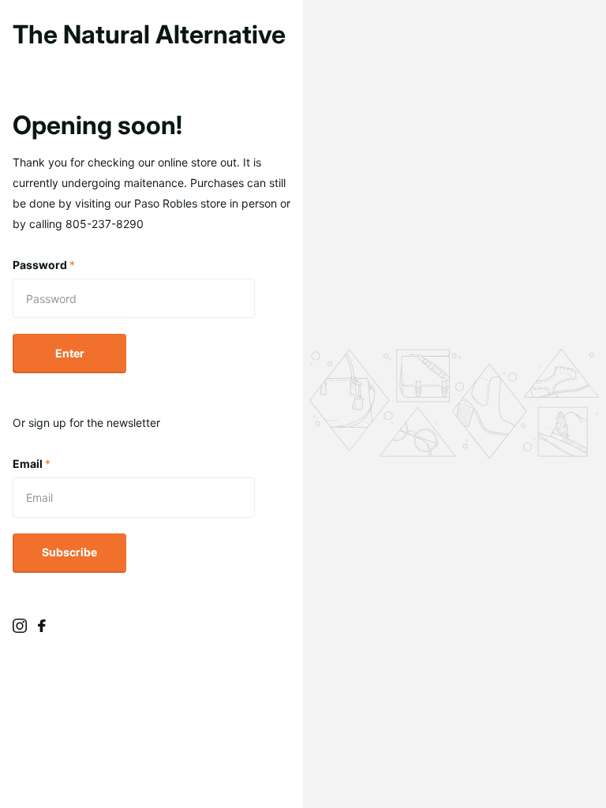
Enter (69, 353)
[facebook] (42, 625)
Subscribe (69, 552)
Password (44, 264)
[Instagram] (20, 626)
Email (31, 463)
